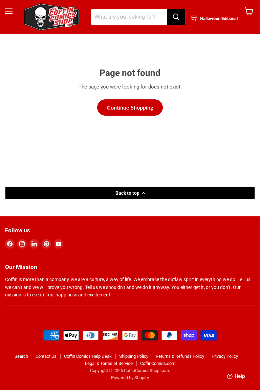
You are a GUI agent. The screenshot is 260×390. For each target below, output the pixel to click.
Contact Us (46, 356)
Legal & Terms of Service (109, 363)
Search (21, 356)
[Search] (176, 17)
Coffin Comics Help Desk (88, 356)
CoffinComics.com (157, 363)
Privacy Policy (225, 356)
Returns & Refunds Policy (180, 356)
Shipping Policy (133, 356)
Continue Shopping (130, 107)
